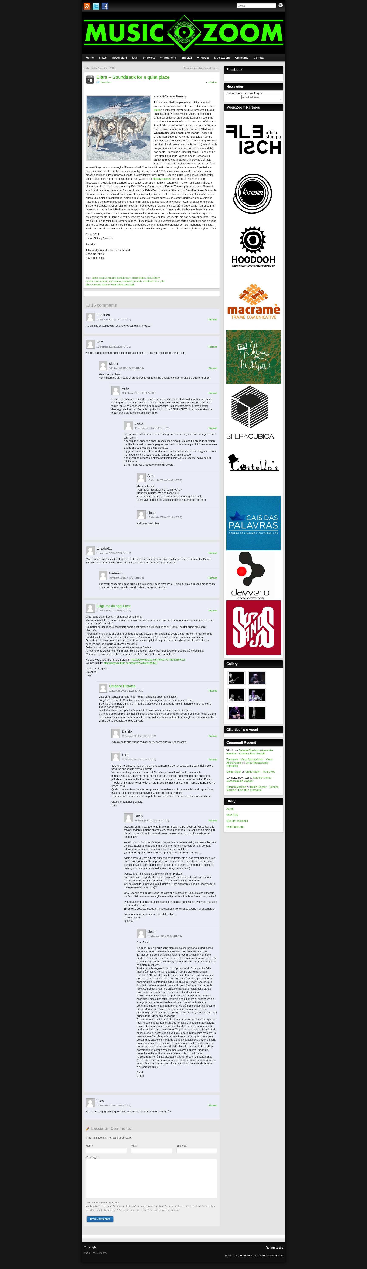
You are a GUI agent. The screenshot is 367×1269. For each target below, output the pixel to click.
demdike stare (124, 277)
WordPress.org (235, 826)
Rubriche (170, 57)
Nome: (89, 1145)
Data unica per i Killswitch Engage (200, 67)
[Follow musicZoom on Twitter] (96, 6)
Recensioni (119, 57)
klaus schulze (100, 281)
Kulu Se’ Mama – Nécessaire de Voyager (249, 779)
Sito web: (181, 1145)
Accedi (230, 809)
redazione (212, 82)
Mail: (134, 1145)
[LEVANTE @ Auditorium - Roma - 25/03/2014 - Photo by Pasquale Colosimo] (257, 719)
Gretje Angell (233, 771)
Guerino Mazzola (236, 786)
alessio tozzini (98, 277)
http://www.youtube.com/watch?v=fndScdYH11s (158, 659)
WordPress (246, 1255)
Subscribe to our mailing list (244, 93)
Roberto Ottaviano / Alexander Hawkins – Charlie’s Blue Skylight (249, 752)
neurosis (138, 281)
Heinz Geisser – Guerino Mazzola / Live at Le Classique (252, 788)
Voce (232, 814)
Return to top (274, 1247)
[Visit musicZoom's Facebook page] (105, 6)
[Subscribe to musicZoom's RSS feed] (87, 6)
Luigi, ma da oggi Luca (113, 606)
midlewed (127, 281)
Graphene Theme (272, 1255)
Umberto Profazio (122, 686)
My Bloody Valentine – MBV (101, 67)
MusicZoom (222, 57)
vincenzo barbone (101, 284)
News (103, 57)
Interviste (149, 57)
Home (90, 57)
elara (149, 277)
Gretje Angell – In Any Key (260, 771)
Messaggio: (92, 1157)
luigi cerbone (115, 281)
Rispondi (213, 319)
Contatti (259, 57)
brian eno (111, 277)
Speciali (186, 57)
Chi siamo (241, 57)
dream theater (138, 277)
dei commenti (237, 820)
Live (135, 57)
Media (204, 57)
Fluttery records (162, 178)
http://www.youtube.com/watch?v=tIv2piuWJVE (130, 663)
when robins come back (122, 284)
